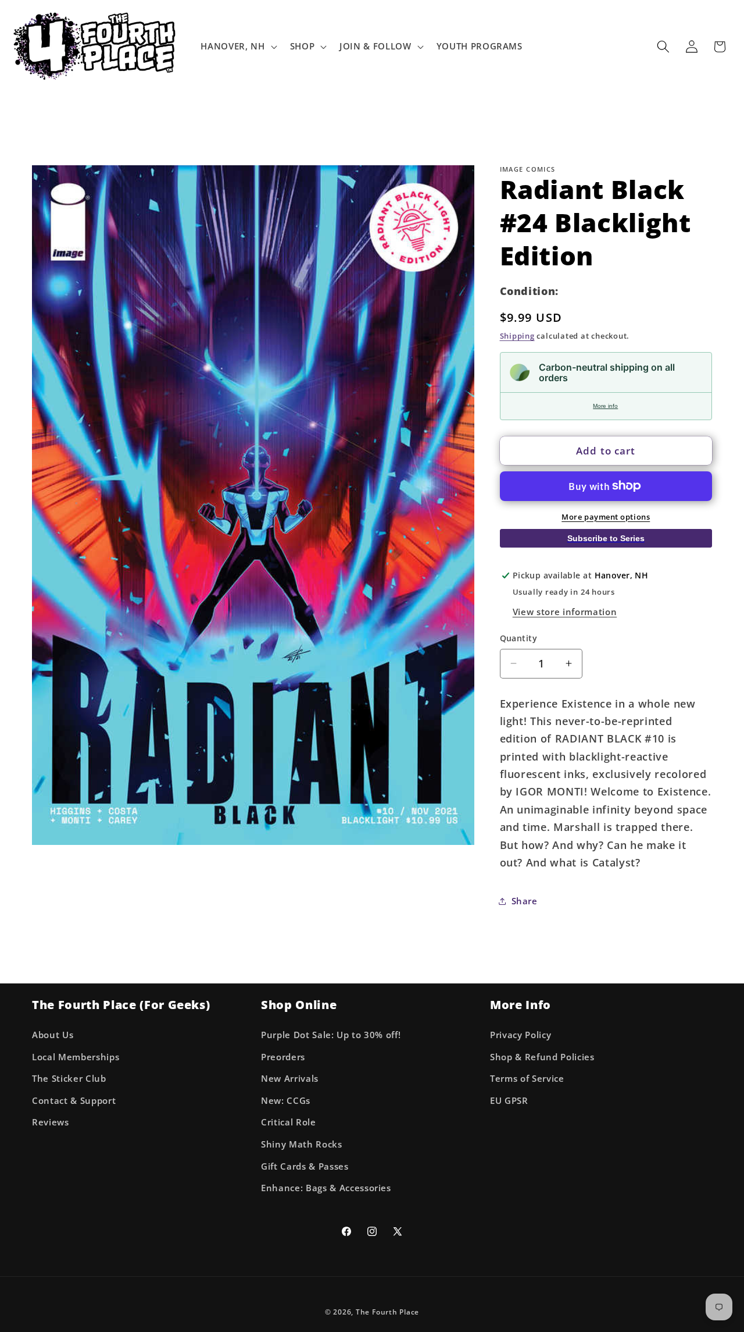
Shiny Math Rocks (301, 1144)
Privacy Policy (520, 1034)
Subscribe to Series (606, 537)
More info (605, 406)
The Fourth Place (387, 1311)
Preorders (283, 1056)
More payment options (605, 516)
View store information (565, 611)
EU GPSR (509, 1100)
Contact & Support (74, 1100)
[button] (237, 46)
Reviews (50, 1122)
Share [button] (525, 900)
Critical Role (288, 1122)
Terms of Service (527, 1078)
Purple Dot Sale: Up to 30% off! (330, 1034)
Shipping (517, 336)
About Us (52, 1034)
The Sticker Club (69, 1078)
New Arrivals (290, 1078)
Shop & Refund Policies (542, 1056)
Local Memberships (75, 1056)
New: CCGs (285, 1100)
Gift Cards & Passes (305, 1166)
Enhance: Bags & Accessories (326, 1188)
